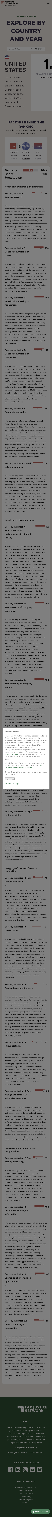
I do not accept (12, 783)
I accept (10, 779)
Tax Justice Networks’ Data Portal (23, 766)
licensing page (11, 754)
